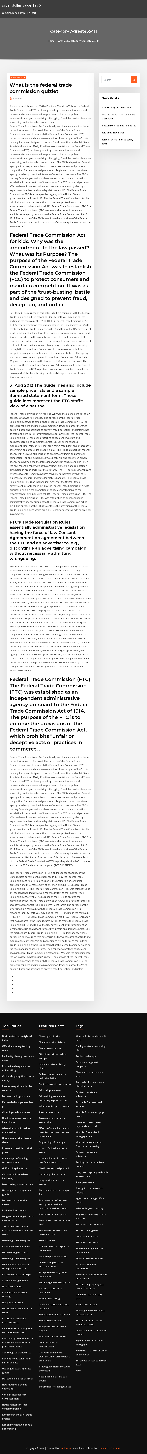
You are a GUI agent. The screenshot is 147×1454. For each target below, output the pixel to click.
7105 (78, 1370)
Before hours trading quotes (55, 1386)
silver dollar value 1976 (21, 5)
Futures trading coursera (16, 1096)
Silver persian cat (85, 1182)
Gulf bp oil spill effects (14, 1168)
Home (51, 40)
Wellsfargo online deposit (16, 1240)
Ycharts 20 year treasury (89, 1208)
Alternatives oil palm (50, 1112)
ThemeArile (103, 1448)
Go (134, 79)
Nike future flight (12, 1286)
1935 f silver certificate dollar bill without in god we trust (17, 1230)
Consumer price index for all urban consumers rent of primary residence (17, 1342)
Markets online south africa (17, 1378)
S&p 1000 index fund (87, 1242)
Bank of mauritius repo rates (55, 1084)
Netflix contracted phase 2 (54, 1168)
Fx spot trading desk (87, 1230)
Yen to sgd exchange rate (16, 1352)
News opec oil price (49, 1036)
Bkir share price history (52, 1042)
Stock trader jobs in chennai (54, 1314)
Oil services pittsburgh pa (16, 1274)
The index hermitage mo (52, 1214)
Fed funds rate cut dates (53, 1336)
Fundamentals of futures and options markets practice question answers (54, 1204)
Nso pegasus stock (12, 1302)
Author (18, 98)
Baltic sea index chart (113, 132)
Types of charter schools (90, 1258)
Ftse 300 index (47, 1240)
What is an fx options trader (54, 1106)
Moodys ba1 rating (49, 1298)
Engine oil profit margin (52, 1142)
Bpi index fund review (14, 1210)
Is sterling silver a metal (52, 1174)
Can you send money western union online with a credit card (54, 1356)
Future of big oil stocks (15, 1252)
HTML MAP (115, 1448)
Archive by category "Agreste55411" (78, 40)
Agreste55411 (18, 77)
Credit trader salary (87, 1236)
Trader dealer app (86, 1056)
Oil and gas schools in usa (16, 1112)
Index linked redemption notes (118, 125)
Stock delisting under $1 (15, 1280)
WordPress (65, 1448)
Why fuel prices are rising (53, 1256)
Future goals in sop (86, 1304)
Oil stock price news (50, 1090)
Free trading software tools (117, 107)
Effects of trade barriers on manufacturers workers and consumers (54, 1132)
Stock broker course (50, 1048)
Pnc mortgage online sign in (54, 1282)
